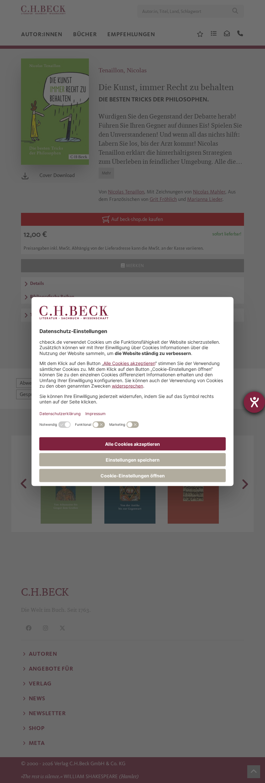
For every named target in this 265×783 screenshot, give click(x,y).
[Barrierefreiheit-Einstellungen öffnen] (254, 402)
